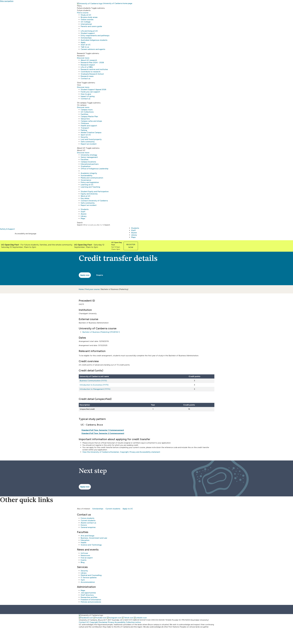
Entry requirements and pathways (95, 35)
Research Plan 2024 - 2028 (92, 62)
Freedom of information (91, 599)
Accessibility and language (25, 233)
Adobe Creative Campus (91, 132)
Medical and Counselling (91, 575)
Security (84, 137)
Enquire (99, 275)
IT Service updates (89, 577)
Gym (83, 580)
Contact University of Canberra (94, 201)
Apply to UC (128, 509)
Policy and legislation (90, 182)
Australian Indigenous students (94, 40)
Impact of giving (88, 96)
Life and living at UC (89, 31)
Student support (88, 33)
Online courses (87, 19)
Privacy (111, 622)
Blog (82, 562)
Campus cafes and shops (91, 121)
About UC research (89, 60)
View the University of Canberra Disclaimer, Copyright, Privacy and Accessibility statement (121, 452)
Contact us (85, 78)
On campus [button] (82, 103)
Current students (113, 509)
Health (83, 542)
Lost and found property (91, 139)
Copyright (94, 622)
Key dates (85, 198)
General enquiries (88, 527)
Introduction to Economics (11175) (94, 385)
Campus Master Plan (89, 116)
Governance (86, 180)
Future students (87, 518)
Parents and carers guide (91, 26)
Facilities (84, 114)
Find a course (82, 13)
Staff (83, 212)
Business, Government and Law (94, 538)
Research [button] (81, 53)
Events (83, 560)
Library (84, 216)
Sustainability (86, 175)
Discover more (83, 58)
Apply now (84, 275)
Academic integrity (89, 173)
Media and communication (92, 178)
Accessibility (120, 622)
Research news (87, 76)
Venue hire (85, 119)
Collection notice (133, 622)
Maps (83, 218)
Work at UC (85, 196)
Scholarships (86, 38)
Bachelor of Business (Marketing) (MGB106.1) (101, 332)
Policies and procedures (91, 602)
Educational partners (90, 164)
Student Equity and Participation (95, 191)
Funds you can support (90, 92)
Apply (83, 42)
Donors (84, 525)
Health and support (89, 126)
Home (81, 289)
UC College (85, 22)
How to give (86, 94)
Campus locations (88, 162)
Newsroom (85, 555)
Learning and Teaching (90, 187)
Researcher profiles (89, 597)
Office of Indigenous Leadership (94, 169)
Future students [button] (84, 8)
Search (80, 225)
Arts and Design (87, 536)
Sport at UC (86, 135)
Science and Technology (91, 545)
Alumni (83, 214)
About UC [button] (81, 148)
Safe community (88, 142)
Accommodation (88, 582)
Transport (85, 128)
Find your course (92, 289)
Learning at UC (87, 185)
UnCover (84, 553)
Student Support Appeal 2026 (93, 89)
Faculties (84, 159)
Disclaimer (103, 622)
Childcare (85, 123)
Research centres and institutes (94, 69)
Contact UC (84, 622)
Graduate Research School (92, 74)
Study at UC (86, 15)
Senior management (89, 157)
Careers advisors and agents (93, 49)
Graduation (86, 166)
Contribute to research (90, 72)
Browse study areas (89, 17)
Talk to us (85, 47)
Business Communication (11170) (93, 381)
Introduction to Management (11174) (95, 389)
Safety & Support (7, 229)
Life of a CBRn (87, 67)
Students (85, 209)
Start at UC (86, 45)
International (86, 24)
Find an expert (87, 558)
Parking (84, 130)
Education (85, 540)
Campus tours (87, 110)
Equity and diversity (89, 194)
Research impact (88, 65)
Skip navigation (6, 1)
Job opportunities (88, 593)
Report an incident (88, 144)
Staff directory (87, 595)
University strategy (89, 155)
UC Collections (87, 112)
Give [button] (79, 83)
